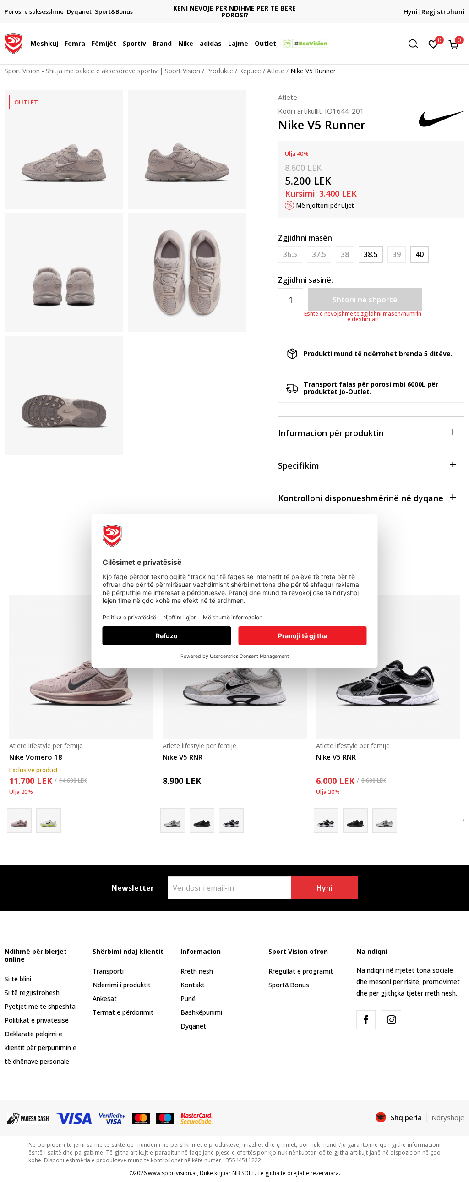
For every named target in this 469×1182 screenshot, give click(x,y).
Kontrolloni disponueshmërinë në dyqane (360, 497)
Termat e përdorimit (123, 1012)
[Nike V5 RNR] (202, 820)
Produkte (219, 70)
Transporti (108, 971)
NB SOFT (243, 1173)
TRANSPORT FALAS (234, 4)
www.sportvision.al (172, 1173)
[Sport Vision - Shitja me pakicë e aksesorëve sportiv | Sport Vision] (13, 43)
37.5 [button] (319, 254)
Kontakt (192, 984)
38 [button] (345, 254)
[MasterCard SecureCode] (196, 1118)
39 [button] (397, 254)
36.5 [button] (290, 254)
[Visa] (74, 1118)
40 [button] (419, 254)
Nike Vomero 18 (35, 756)
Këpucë (250, 70)
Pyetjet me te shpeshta (40, 1006)
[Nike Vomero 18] (81, 667)
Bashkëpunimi (201, 1012)
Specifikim (298, 465)
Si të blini (18, 978)
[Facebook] (366, 1020)
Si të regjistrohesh (32, 992)
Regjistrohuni (442, 11)
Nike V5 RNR (182, 756)
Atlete (275, 70)
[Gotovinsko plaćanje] (28, 1118)
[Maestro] (165, 1118)
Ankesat (105, 998)
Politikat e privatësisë (37, 1020)
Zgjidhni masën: (306, 238)
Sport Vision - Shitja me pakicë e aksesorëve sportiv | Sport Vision (102, 70)
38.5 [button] (371, 254)
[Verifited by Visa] (112, 1118)
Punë (188, 998)
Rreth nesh (196, 971)
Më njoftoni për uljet (325, 205)
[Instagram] (391, 1020)
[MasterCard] (141, 1118)
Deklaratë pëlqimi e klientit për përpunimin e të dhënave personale (40, 1047)
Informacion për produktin (331, 432)
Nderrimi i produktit (122, 984)
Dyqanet (193, 1026)
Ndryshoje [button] (447, 1117)
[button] (60, 43)
